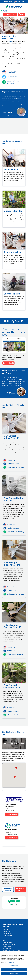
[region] (14, 963)
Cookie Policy (11, 962)
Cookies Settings (14, 965)
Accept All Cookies (14, 973)
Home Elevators (7, 935)
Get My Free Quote (20, 889)
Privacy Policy (7, 948)
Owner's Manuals (8, 946)
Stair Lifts (5, 929)
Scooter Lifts (6, 931)
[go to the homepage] (13, 6)
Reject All (14, 969)
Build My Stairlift (8, 363)
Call (22, 14)
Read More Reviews (8, 889)
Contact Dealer (12, 814)
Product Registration (9, 944)
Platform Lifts (7, 933)
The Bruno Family (8, 942)
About (4, 940)
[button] (15, 777)
